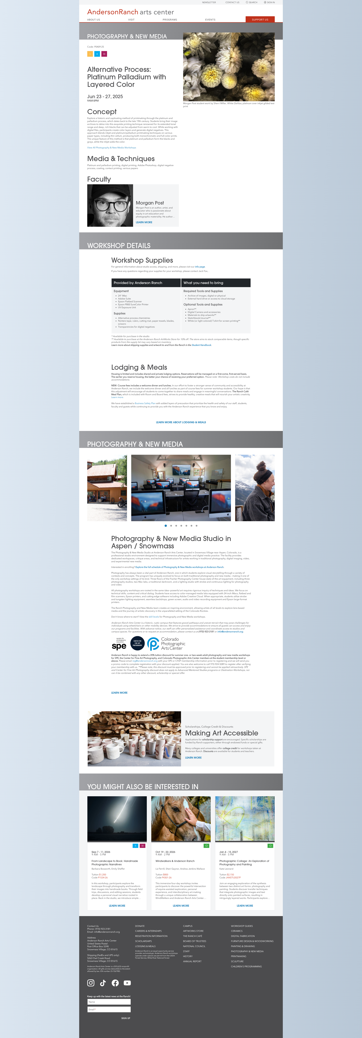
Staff (186, 951)
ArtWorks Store (193, 931)
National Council (194, 946)
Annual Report (192, 961)
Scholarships (143, 941)
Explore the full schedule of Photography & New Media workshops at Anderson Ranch (179, 567)
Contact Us (232, 2)
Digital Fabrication (243, 936)
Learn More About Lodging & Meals (181, 422)
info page (200, 266)
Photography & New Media (247, 951)
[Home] (130, 11)
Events (210, 20)
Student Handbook (201, 345)
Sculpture (237, 961)
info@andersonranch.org (107, 931)
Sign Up (125, 1018)
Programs (170, 20)
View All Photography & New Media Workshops (111, 147)
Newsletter (209, 2)
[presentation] (90, 488)
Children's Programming (246, 966)
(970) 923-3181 (102, 928)
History (188, 956)
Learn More (144, 222)
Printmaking (238, 956)
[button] (166, 526)
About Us (93, 20)
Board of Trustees (194, 941)
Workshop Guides (242, 926)
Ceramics (237, 931)
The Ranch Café (192, 936)
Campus (187, 926)
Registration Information (151, 936)
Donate (140, 926)
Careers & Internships (148, 931)
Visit (131, 20)
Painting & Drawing (243, 946)
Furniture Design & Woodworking (252, 941)
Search (253, 2)
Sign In (271, 2)
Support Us (260, 20)
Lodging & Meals (145, 946)
